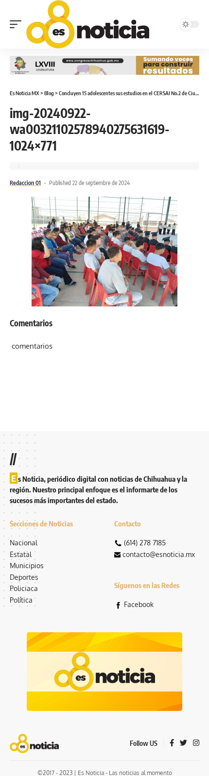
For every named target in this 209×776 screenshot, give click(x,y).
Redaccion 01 (25, 182)
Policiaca (24, 588)
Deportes (24, 577)
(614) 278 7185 (145, 543)
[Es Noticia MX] (87, 24)
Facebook (139, 604)
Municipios (27, 565)
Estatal (21, 554)
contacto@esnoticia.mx (158, 554)
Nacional (23, 543)
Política (21, 600)
